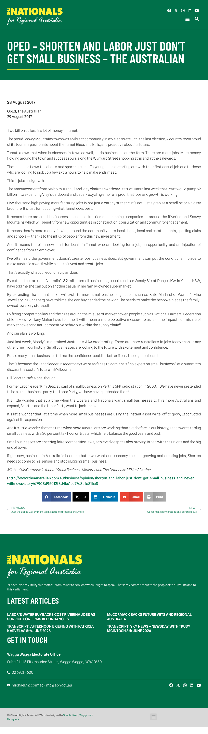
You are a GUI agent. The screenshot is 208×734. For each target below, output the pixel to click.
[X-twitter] (176, 10)
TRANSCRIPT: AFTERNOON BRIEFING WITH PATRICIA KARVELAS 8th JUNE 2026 (50, 628)
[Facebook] (169, 10)
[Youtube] (196, 10)
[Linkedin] (189, 10)
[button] (187, 19)
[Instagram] (183, 10)
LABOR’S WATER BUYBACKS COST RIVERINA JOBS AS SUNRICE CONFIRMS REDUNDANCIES (51, 616)
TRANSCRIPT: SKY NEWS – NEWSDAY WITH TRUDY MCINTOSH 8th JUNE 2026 (148, 628)
